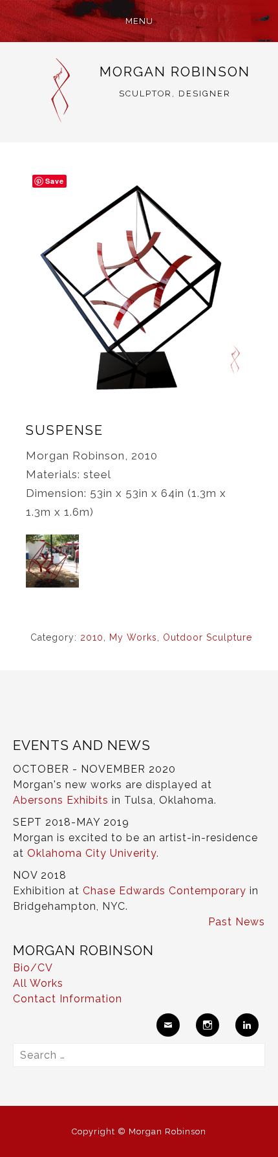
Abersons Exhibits (61, 800)
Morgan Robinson (175, 71)
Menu (139, 21)
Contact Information (67, 999)
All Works (38, 983)
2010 (91, 637)
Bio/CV (33, 968)
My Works (133, 637)
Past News (236, 922)
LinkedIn (247, 1025)
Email (168, 1025)
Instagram (207, 1025)
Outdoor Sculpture (207, 637)
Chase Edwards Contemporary (164, 891)
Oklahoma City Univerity (91, 853)
